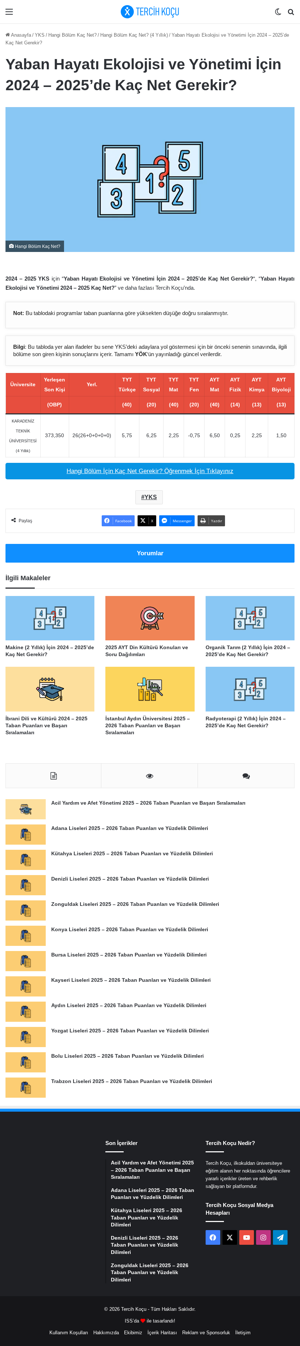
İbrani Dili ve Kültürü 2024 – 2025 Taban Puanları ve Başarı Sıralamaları (46, 725)
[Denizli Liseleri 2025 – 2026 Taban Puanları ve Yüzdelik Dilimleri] (25, 885)
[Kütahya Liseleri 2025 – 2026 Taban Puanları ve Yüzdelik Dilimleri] (25, 860)
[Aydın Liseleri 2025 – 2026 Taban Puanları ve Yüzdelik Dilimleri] (25, 1012)
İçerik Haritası (162, 1332)
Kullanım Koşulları (68, 1332)
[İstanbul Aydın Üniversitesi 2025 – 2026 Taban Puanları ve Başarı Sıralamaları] (149, 689)
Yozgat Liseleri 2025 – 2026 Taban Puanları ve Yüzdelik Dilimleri (130, 1031)
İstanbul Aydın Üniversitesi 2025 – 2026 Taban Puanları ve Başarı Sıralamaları (147, 725)
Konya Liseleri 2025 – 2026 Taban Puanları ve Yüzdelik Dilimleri (129, 929)
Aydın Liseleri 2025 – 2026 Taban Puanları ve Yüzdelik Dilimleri (128, 1005)
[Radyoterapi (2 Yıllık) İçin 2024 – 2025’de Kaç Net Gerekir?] (250, 689)
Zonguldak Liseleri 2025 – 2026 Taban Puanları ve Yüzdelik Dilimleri (135, 904)
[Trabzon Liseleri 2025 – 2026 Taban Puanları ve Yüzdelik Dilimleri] (25, 1088)
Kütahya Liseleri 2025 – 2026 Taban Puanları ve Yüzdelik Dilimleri (132, 853)
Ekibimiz (133, 1332)
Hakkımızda (106, 1332)
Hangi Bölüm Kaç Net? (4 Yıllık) (134, 35)
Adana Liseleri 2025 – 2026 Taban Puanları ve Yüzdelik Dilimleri (129, 828)
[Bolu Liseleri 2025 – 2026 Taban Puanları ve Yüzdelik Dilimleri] (25, 1062)
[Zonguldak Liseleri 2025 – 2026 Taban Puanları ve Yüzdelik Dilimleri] (25, 910)
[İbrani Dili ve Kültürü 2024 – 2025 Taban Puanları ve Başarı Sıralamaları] (49, 689)
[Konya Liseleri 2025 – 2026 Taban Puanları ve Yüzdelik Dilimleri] (25, 936)
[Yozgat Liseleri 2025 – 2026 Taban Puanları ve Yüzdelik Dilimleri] (25, 1037)
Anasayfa (20, 35)
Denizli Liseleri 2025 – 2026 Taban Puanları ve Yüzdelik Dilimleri (130, 879)
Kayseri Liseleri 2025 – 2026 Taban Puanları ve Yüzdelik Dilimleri (131, 980)
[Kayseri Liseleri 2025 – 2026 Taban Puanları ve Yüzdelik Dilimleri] (25, 986)
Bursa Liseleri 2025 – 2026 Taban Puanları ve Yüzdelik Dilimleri (129, 955)
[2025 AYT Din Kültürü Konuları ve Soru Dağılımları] (149, 618)
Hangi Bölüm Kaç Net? (72, 35)
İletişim (243, 1332)
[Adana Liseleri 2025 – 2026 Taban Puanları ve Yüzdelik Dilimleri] (25, 834)
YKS (40, 35)
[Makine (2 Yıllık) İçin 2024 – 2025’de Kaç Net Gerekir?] (49, 618)
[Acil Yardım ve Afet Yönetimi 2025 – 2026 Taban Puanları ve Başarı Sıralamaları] (25, 809)
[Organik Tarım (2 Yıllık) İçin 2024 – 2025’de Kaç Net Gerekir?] (250, 618)
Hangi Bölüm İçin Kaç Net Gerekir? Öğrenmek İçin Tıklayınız (150, 471)
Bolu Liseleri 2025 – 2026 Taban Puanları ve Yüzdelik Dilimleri (127, 1056)
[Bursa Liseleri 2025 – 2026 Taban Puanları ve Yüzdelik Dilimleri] (25, 961)
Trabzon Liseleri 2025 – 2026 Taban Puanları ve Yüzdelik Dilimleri (131, 1081)
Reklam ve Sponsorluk (206, 1332)
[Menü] (9, 14)
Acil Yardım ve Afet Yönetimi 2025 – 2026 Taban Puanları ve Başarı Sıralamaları (148, 803)
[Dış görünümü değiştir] (278, 14)
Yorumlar (150, 553)
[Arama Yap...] (291, 14)
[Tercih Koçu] (150, 11)
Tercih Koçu (133, 1309)
